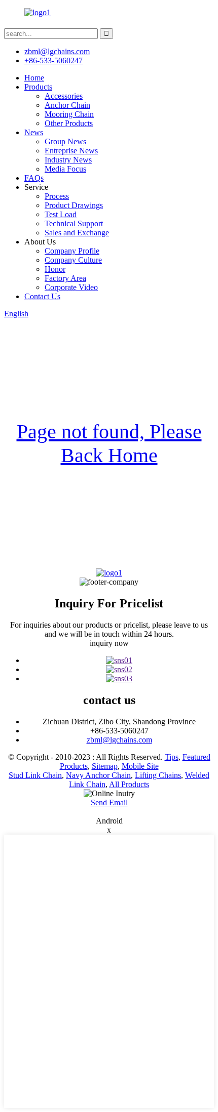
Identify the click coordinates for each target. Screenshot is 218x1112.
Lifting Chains (158, 775)
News (33, 132)
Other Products (69, 123)
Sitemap (105, 766)
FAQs (34, 178)
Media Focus (65, 168)
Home (34, 77)
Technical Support (74, 223)
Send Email (109, 802)
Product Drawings (74, 205)
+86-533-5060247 (53, 60)
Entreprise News (71, 150)
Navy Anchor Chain (98, 775)
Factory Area (65, 278)
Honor (55, 269)
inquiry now (109, 643)
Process (57, 196)
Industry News (68, 159)
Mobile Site (140, 766)
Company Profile (72, 250)
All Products (129, 784)
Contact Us (42, 296)
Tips (171, 757)
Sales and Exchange (77, 232)
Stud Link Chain (35, 775)
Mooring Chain (69, 114)
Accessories (64, 96)
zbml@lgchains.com (57, 51)
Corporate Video (71, 287)
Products (38, 87)
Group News (65, 141)
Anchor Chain (67, 105)
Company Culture (73, 260)
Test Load (61, 214)
